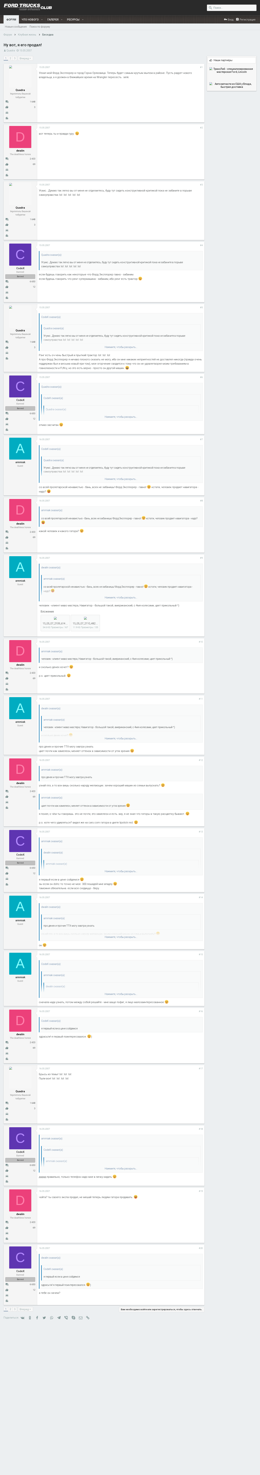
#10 (201, 641)
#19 (201, 1191)
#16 (201, 1011)
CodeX (20, 268)
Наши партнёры (223, 60)
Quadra (11, 50)
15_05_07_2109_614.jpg (56, 623)
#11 (201, 698)
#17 (201, 1068)
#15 (201, 954)
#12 (201, 760)
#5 (201, 307)
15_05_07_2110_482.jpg (86, 623)
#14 (201, 897)
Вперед (24, 58)
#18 (201, 1129)
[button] (42, 19)
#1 (201, 67)
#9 (201, 558)
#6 (201, 377)
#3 (201, 184)
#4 (201, 245)
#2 (201, 127)
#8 (201, 500)
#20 (201, 1248)
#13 (201, 831)
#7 (201, 439)
